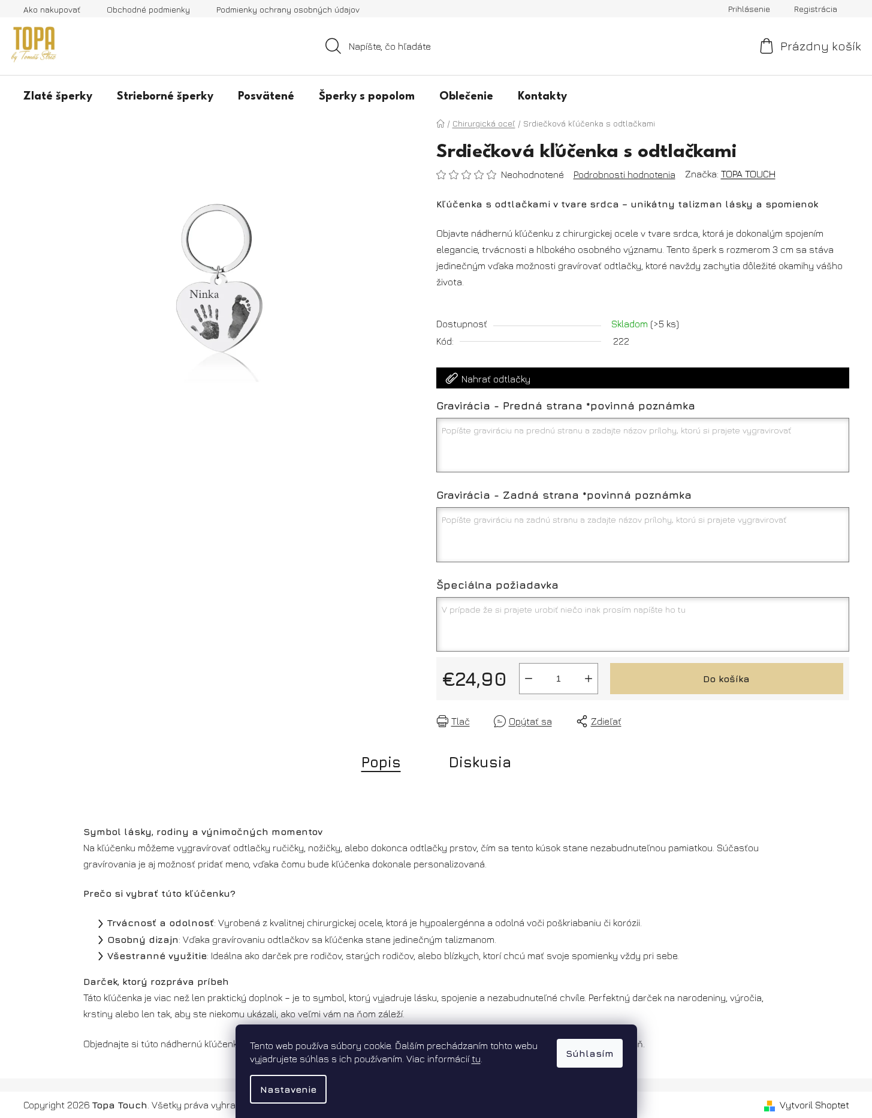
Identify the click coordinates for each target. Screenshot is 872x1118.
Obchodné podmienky (148, 9)
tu (476, 1058)
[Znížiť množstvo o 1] (529, 679)
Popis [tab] (381, 762)
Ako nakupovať (51, 9)
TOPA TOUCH (748, 173)
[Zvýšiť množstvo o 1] (589, 679)
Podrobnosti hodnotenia (624, 174)
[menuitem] (57, 96)
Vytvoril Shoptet (814, 1104)
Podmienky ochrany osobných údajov (288, 9)
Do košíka (726, 678)
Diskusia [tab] (480, 762)
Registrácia (815, 9)
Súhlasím (590, 1053)
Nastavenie (288, 1089)
